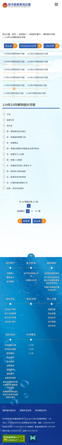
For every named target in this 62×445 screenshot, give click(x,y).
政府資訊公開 (10, 345)
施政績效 (51, 263)
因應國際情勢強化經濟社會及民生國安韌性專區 (10, 394)
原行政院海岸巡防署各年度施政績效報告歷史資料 (51, 280)
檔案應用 (10, 369)
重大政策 (31, 263)
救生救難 (51, 313)
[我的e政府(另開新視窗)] (32, 438)
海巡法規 (31, 298)
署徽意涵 (10, 277)
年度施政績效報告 (51, 273)
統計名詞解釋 (10, 313)
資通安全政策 (25, 410)
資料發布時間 (10, 317)
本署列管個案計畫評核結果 (51, 288)
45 (32, 211)
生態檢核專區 (10, 377)
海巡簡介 (10, 263)
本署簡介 (10, 273)
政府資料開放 (10, 349)
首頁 (14, 34)
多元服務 (10, 361)
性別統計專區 (10, 309)
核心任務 (51, 298)
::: (0, 35)
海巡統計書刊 (35, 34)
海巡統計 (22, 34)
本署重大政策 (31, 280)
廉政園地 (10, 373)
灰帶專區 (31, 334)
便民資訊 (10, 334)
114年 (31, 349)
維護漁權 (51, 309)
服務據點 (10, 353)
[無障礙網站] (14, 438)
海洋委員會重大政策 (31, 274)
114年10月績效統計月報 (14, 37)
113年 (31, 353)
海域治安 (51, 317)
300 (36, 211)
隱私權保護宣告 (9, 410)
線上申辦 (10, 357)
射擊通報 (10, 365)
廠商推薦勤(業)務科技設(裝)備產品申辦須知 (10, 384)
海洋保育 (51, 325)
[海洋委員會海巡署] (25, 5)
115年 (31, 345)
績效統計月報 (49, 34)
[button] (56, 4)
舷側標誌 (10, 281)
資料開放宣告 (41, 410)
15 (27, 211)
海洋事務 (51, 321)
